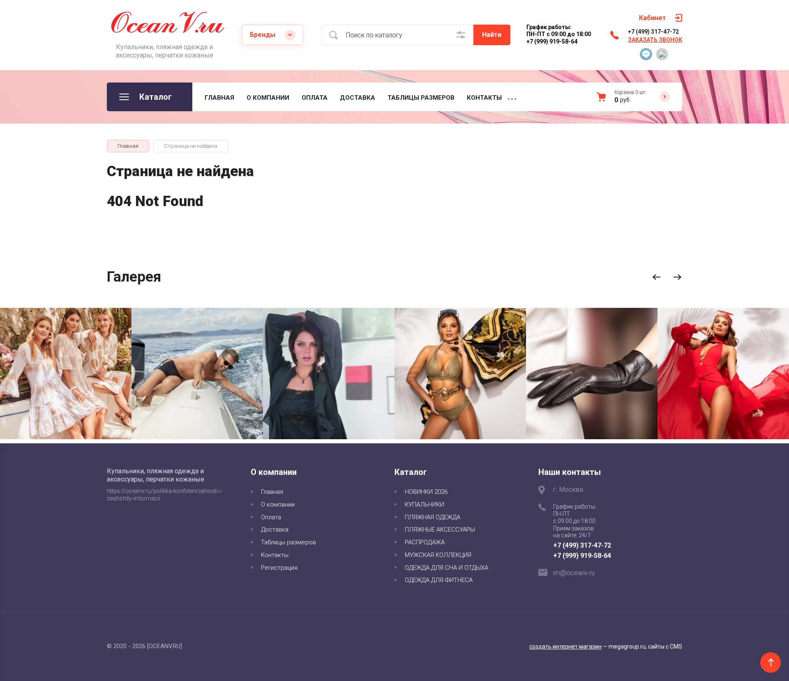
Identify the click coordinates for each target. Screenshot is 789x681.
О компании (268, 97)
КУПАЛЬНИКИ (424, 504)
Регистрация (279, 567)
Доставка (357, 97)
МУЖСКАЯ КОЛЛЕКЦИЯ (438, 555)
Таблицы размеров (421, 97)
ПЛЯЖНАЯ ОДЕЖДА (432, 517)
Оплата (315, 97)
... (512, 97)
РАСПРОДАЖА (425, 542)
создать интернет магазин (565, 646)
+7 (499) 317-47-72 (653, 31)
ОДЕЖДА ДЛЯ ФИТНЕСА (439, 580)
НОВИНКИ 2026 (426, 491)
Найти (491, 35)
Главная (219, 97)
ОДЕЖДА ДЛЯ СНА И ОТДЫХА (446, 567)
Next (677, 277)
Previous (656, 277)
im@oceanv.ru (574, 573)
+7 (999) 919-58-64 (582, 555)
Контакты (484, 97)
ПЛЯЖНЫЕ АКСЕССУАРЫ (440, 529)
